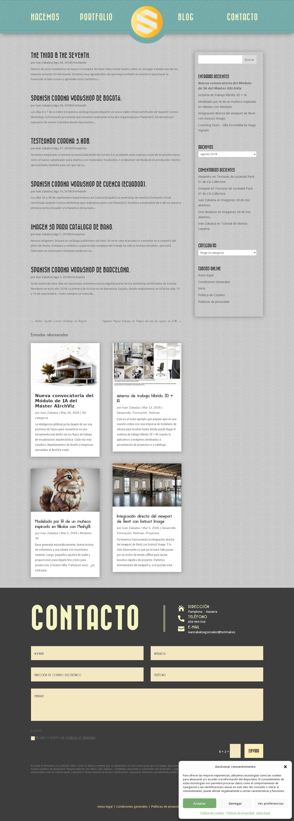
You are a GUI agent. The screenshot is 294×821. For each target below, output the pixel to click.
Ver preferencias (271, 803)
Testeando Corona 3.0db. (60, 141)
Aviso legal (263, 813)
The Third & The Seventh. (61, 55)
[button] (285, 767)
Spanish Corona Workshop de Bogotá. (76, 98)
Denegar (235, 803)
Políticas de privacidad (240, 813)
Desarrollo (124, 412)
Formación (80, 62)
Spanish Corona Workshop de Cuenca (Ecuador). (89, 184)
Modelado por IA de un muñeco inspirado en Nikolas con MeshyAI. (63, 523)
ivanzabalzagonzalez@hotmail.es (211, 632)
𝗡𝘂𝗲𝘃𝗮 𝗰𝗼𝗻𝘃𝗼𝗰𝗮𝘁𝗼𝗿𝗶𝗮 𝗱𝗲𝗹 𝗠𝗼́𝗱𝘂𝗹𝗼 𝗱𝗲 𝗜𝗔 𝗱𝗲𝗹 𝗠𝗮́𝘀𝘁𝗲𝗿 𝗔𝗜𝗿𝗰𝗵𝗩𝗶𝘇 (64, 399)
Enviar (254, 751)
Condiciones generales (132, 806)
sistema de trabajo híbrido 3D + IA (145, 397)
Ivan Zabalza (44, 62)
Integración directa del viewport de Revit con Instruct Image (144, 518)
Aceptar (199, 803)
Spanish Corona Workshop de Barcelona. (80, 269)
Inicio (202, 288)
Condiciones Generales (214, 282)
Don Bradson (207, 212)
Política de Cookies (212, 813)
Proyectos (80, 148)
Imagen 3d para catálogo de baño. (72, 227)
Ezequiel (204, 188)
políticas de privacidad (80, 737)
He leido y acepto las (65, 737)
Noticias (154, 412)
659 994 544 (196, 622)
